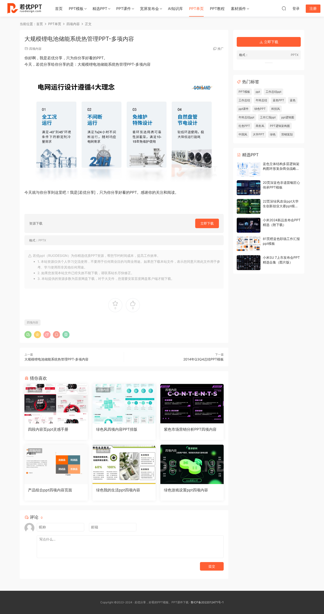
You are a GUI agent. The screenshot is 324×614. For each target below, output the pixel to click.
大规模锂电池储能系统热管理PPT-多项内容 (56, 359)
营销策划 (287, 134)
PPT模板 (76, 8)
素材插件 (238, 8)
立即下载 (207, 223)
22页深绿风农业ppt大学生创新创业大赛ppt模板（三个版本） (281, 205)
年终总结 (261, 100)
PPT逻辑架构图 (280, 126)
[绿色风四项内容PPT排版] (124, 403)
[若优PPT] (24, 8)
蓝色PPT (278, 100)
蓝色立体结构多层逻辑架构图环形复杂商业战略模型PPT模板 (281, 168)
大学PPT (258, 134)
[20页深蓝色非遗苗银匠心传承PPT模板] (248, 187)
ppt (258, 91)
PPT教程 (217, 8)
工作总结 (244, 100)
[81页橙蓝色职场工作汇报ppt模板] (248, 243)
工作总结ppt (273, 91)
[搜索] (284, 8)
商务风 (260, 126)
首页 (59, 8)
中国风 (243, 134)
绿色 (273, 134)
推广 (221, 49)
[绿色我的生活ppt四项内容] (124, 464)
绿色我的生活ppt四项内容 (118, 490)
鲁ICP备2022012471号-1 (207, 602)
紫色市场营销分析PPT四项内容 (190, 429)
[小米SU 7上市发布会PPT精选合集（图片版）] (248, 262)
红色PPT (244, 126)
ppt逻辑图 (287, 117)
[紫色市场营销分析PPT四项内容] (192, 403)
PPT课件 (123, 8)
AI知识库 (175, 8)
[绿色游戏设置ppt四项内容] (192, 464)
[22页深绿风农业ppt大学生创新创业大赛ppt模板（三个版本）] (248, 206)
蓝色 (293, 100)
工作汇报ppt (268, 117)
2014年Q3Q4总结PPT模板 (203, 359)
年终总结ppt (246, 117)
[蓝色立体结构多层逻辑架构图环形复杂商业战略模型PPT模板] (248, 169)
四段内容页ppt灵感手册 (48, 429)
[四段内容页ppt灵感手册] (56, 403)
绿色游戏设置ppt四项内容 (186, 490)
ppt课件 (244, 109)
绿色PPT (260, 109)
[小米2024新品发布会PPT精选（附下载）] (248, 225)
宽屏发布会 (149, 8)
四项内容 (35, 49)
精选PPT (100, 8)
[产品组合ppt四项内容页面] (56, 464)
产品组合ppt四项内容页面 (50, 490)
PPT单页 (196, 8)
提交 (211, 566)
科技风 (275, 109)
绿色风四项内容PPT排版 (116, 429)
